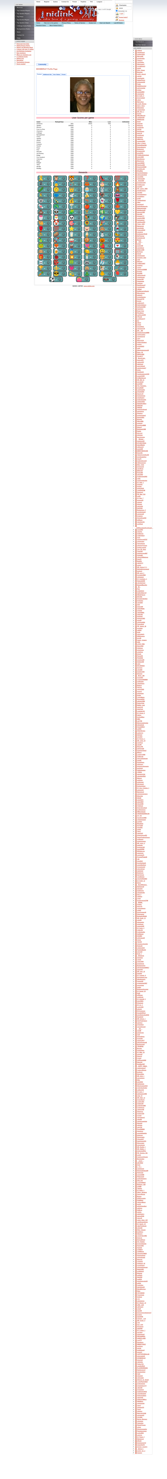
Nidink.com (20, 58)
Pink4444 (140, 658)
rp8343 (139, 630)
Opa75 (139, 459)
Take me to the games (51, 23)
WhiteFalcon (141, 594)
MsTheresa (140, 236)
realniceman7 (141, 1068)
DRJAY (139, 1441)
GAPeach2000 (141, 1060)
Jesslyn (139, 531)
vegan (139, 324)
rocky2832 (140, 1433)
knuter (139, 301)
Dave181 (140, 453)
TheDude (140, 806)
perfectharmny (142, 1178)
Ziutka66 (140, 555)
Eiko (138, 1080)
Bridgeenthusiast (142, 989)
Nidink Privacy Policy (23, 45)
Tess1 (139, 1409)
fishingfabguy (141, 305)
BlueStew (140, 823)
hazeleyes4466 (141, 817)
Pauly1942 (140, 1245)
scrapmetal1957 (142, 983)
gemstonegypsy (142, 794)
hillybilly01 (140, 725)
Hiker (138, 202)
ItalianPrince (141, 80)
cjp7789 (139, 721)
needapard (140, 1168)
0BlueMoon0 (141, 115)
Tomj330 (140, 551)
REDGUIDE (140, 354)
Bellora (139, 685)
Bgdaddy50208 (142, 916)
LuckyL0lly (140, 1101)
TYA (138, 1322)
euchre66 (140, 245)
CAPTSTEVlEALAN (143, 1354)
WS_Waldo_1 (141, 1149)
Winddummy (141, 979)
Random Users (41, 25)
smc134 (139, 1127)
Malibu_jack (141, 705)
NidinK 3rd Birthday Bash (25, 47)
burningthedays (142, 173)
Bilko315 (140, 470)
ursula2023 (140, 346)
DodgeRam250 (142, 145)
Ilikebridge (140, 107)
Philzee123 (140, 1176)
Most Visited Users (56, 25)
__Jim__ (139, 1028)
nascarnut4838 (142, 1253)
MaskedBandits (142, 585)
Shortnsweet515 (142, 1086)
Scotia (139, 113)
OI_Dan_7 (140, 498)
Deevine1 (140, 492)
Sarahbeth (140, 372)
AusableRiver (141, 1013)
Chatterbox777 (142, 1385)
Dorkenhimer (141, 786)
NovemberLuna (142, 977)
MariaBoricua (141, 1289)
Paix (138, 589)
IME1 (138, 719)
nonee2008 (140, 1174)
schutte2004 (141, 622)
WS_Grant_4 (141, 1320)
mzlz (138, 537)
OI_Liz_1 (140, 1005)
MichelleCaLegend (143, 569)
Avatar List (92, 23)
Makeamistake (141, 208)
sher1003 (140, 474)
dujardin (140, 484)
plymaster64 (141, 82)
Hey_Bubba (141, 1241)
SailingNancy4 (141, 593)
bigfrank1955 (141, 307)
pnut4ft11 (140, 153)
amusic (139, 1009)
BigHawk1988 (141, 429)
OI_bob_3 (140, 1092)
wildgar (139, 50)
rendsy (139, 344)
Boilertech (140, 149)
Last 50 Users (118, 23)
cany (138, 338)
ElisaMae (140, 171)
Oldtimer (140, 648)
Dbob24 (139, 1123)
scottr (139, 1155)
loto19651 (140, 1001)
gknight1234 (141, 774)
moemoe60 (140, 660)
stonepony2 (141, 336)
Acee (138, 1165)
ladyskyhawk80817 (143, 967)
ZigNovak (140, 756)
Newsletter (20, 60)
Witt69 (139, 798)
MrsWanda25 (141, 210)
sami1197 (140, 833)
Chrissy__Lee (141, 1318)
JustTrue (140, 742)
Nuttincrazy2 (141, 1370)
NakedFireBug (141, 403)
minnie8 (139, 952)
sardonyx (140, 733)
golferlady (140, 681)
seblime (139, 896)
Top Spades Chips (23, 23)
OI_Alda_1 (140, 482)
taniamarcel (141, 52)
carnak (139, 76)
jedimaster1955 (142, 1094)
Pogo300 (140, 472)
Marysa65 (140, 56)
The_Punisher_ (142, 386)
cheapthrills (141, 892)
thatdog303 (141, 671)
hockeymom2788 (142, 900)
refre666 (139, 670)
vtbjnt (139, 100)
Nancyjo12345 (141, 1413)
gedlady (139, 1275)
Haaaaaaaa (140, 281)
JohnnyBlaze (141, 1202)
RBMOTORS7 (141, 1344)
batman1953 (141, 618)
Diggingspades (142, 1429)
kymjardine (140, 1050)
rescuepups (141, 1145)
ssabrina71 (140, 303)
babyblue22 (141, 1287)
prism (139, 243)
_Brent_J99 (140, 675)
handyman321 (141, 1141)
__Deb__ (140, 242)
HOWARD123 (141, 1358)
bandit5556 (140, 849)
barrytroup (140, 875)
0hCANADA (141, 665)
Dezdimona (141, 159)
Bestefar (140, 72)
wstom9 (139, 1054)
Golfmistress (141, 809)
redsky (139, 1212)
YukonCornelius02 (143, 455)
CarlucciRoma (141, 1070)
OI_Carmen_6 (141, 975)
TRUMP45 (140, 1046)
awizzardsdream (142, 758)
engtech (139, 423)
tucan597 (140, 677)
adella (139, 1283)
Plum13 (139, 1056)
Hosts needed (21, 64)
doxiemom (140, 963)
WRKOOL (140, 139)
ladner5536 (140, 1216)
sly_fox (139, 815)
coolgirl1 (140, 1261)
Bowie (139, 240)
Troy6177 (140, 356)
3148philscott (141, 378)
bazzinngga (141, 437)
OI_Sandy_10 (141, 1224)
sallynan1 (140, 1307)
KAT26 (139, 129)
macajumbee (141, 1372)
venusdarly (140, 634)
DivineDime (141, 1036)
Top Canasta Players (23, 10)
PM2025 (139, 407)
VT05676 (140, 1249)
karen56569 (140, 163)
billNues (139, 520)
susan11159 (141, 376)
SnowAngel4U (141, 518)
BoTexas (140, 251)
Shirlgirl (139, 735)
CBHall (139, 289)
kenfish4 (140, 768)
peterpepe (140, 693)
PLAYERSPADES (142, 1368)
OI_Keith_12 (141, 881)
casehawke (140, 78)
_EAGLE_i (140, 1449)
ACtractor (140, 1326)
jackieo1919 (141, 54)
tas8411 (139, 1279)
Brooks (139, 1048)
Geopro (139, 1453)
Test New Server (140, 45)
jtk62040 (139, 1328)
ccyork (139, 1115)
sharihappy (140, 397)
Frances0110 (141, 230)
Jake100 (139, 1387)
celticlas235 (141, 178)
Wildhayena (141, 636)
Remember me (122, 11)
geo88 (139, 1030)
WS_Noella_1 (141, 1147)
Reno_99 (140, 352)
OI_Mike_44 (141, 1052)
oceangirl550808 (142, 679)
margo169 (140, 279)
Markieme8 (140, 886)
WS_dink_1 (140, 1076)
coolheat (140, 524)
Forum (64, 74)
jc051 (138, 478)
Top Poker (20, 16)
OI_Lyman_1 (141, 1330)
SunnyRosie (141, 1194)
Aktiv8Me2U (141, 445)
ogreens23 (140, 514)
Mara (138, 1291)
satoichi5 (140, 1397)
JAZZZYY (140, 563)
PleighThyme (141, 1425)
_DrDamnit (140, 955)
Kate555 (139, 273)
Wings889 (140, 421)
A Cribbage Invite (22, 56)
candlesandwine (142, 1222)
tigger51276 (141, 1445)
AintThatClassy (142, 1021)
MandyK (139, 1062)
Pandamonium (142, 1431)
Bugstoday (140, 1159)
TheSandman (141, 200)
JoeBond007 (141, 263)
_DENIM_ (140, 902)
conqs (139, 267)
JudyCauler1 (141, 334)
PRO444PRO (141, 1336)
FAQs (18, 38)
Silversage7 (141, 64)
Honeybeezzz (141, 147)
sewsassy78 (141, 328)
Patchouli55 (141, 165)
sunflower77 (141, 319)
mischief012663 (142, 878)
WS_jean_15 (141, 971)
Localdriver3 (141, 66)
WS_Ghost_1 (141, 1019)
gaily (138, 348)
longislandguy (141, 194)
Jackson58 (140, 1109)
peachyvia (140, 1032)
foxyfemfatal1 (141, 863)
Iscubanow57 (141, 182)
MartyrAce (140, 102)
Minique (139, 261)
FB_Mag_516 (141, 494)
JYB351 (139, 772)
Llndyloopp (141, 277)
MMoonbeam (141, 811)
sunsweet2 (140, 1415)
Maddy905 (140, 1269)
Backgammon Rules (23, 29)
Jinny (139, 831)
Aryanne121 (141, 151)
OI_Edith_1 (140, 1190)
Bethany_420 (141, 1184)
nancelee (140, 506)
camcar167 (140, 362)
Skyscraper (140, 1143)
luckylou (140, 1346)
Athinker (140, 435)
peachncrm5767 (142, 539)
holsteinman (141, 395)
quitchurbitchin (142, 480)
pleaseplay (140, 922)
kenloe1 (139, 571)
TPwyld (139, 317)
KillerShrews (141, 731)
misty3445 (140, 157)
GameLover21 (141, 547)
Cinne (139, 940)
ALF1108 (140, 825)
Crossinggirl (141, 867)
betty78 (139, 133)
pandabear (140, 248)
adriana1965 (141, 701)
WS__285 (140, 330)
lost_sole (140, 1324)
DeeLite (139, 1238)
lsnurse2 (140, 1360)
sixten (139, 565)
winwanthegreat (142, 1267)
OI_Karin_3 (140, 928)
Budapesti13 (141, 965)
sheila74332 (141, 401)
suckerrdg (140, 127)
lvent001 (140, 827)
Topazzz (140, 60)
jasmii (139, 68)
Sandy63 (140, 969)
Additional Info (47, 74)
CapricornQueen (142, 1157)
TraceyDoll (140, 624)
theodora (140, 1131)
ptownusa (140, 650)
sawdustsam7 (141, 368)
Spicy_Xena (141, 106)
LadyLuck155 (141, 315)
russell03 (140, 529)
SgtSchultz (140, 1084)
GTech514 (140, 1024)
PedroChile (140, 703)
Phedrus (140, 413)
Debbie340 (140, 662)
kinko (139, 370)
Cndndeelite (141, 932)
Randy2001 (140, 417)
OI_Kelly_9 (140, 96)
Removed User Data (23, 43)
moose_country (142, 1447)
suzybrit (139, 1332)
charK (139, 1309)
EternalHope (141, 1240)
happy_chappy (142, 640)
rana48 (139, 744)
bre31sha (140, 600)
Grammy (140, 516)
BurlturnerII (141, 1044)
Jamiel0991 (140, 612)
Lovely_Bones (141, 104)
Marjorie (139, 1259)
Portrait (39, 74)
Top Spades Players (23, 13)
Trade (139, 84)
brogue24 (140, 500)
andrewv (140, 780)
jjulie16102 (140, 488)
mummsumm (141, 841)
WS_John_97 (141, 740)
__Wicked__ (141, 439)
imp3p (139, 1348)
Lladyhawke (141, 389)
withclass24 (141, 938)
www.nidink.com (89, 286)
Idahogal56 (140, 250)
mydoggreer (141, 1383)
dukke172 (140, 533)
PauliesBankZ (141, 950)
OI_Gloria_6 (141, 713)
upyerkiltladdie (142, 1133)
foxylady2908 (141, 575)
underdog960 (141, 1105)
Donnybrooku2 (142, 807)
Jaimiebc (140, 1362)
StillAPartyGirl (141, 86)
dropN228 (140, 388)
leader (139, 987)
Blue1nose (140, 161)
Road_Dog (140, 311)
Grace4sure (141, 1099)
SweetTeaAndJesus (143, 837)
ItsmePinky (140, 762)
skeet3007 (140, 802)
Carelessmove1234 (143, 374)
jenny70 (139, 906)
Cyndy (139, 1058)
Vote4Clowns (141, 190)
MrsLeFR (140, 746)
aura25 (139, 620)
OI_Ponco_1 (141, 739)
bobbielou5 (141, 1350)
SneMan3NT (141, 1064)
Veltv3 (139, 322)
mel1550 (139, 384)
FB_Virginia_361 (142, 1153)
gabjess (139, 1208)
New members (21, 53)
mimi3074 (140, 800)
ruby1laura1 (141, 1117)
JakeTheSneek (141, 1226)
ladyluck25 (140, 748)
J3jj (138, 859)
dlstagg (139, 504)
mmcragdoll (141, 1356)
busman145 (141, 847)
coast (139, 898)
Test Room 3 (139, 42)
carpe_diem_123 (142, 1220)
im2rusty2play (141, 1395)
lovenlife (140, 1038)
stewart (139, 502)
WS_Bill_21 (140, 380)
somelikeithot (141, 865)
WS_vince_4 (141, 843)
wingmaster (141, 255)
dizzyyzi (139, 433)
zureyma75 (140, 855)
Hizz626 (139, 214)
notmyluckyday (142, 1088)
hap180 (139, 1310)
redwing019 (141, 948)
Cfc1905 (139, 1417)
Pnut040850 (141, 1129)
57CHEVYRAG (141, 443)
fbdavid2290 (141, 581)
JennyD (139, 1218)
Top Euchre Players (23, 19)
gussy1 (139, 691)
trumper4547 (141, 141)
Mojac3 (139, 427)
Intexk (139, 253)
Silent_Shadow (142, 1192)
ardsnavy (140, 764)
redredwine (140, 1301)
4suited (139, 1247)
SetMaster (140, 934)
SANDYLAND (141, 1338)
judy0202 (140, 1082)
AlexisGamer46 (142, 1042)
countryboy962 (142, 1235)
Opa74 (139, 559)
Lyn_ (138, 1299)
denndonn (140, 411)
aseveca (139, 1022)
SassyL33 (140, 394)
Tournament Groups (23, 62)
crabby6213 (141, 535)
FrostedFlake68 (142, 857)
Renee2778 (140, 299)
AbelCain (140, 709)
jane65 (139, 760)
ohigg (139, 1427)
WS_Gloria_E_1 (142, 567)
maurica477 (141, 1040)
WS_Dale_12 (141, 1097)
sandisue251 (141, 222)
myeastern (140, 1389)
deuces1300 (141, 212)
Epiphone (140, 873)
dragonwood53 (142, 835)
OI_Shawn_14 (141, 1303)
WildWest (140, 1401)
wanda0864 (140, 92)
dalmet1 (139, 295)
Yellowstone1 (141, 463)
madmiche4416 (142, 1391)
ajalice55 (140, 614)
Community (42, 64)
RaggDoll (140, 1017)
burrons (139, 667)
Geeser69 (140, 981)
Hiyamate (140, 1003)
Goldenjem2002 (142, 476)
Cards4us (140, 1285)
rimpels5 (140, 1376)
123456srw (140, 1251)
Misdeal (139, 1273)
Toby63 (139, 942)
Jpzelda (139, 192)
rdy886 (139, 1186)
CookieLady (141, 169)
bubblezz (140, 1232)
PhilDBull (140, 1200)
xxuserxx (140, 232)
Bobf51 (139, 561)
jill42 (138, 642)
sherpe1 (139, 1411)
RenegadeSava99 (142, 1170)
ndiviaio (139, 1125)
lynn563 (139, 186)
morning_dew (141, 257)
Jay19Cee (140, 468)
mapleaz (140, 265)
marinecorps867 (142, 553)
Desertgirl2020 (141, 167)
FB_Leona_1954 (142, 188)
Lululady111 (141, 711)
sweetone (140, 853)
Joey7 (139, 1405)
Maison (139, 778)
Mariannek (140, 226)
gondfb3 (140, 861)
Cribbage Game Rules (24, 26)
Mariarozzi (140, 1439)
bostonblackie (141, 1243)
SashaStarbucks (142, 206)
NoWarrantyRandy (143, 291)
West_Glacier (141, 1230)
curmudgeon (141, 908)
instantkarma (141, 297)
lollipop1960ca (141, 1399)
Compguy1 (140, 1107)
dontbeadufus (141, 457)
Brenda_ (140, 419)
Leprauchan (141, 109)
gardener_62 (141, 1263)
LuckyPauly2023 (142, 1381)
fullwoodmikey (142, 342)
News (18, 32)
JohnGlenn (140, 683)
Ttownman (140, 1295)
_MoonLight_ (141, 358)
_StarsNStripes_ (142, 884)
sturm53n (140, 176)
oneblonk (140, 997)
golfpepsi (140, 839)
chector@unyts (142, 545)
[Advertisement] (84, 44)
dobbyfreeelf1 (141, 399)
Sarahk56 (140, 1316)
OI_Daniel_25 (141, 991)
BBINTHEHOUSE (142, 451)
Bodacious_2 (141, 510)
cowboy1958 (141, 754)
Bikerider (140, 796)
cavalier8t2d (141, 1366)
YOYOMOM (140, 1293)
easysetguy (141, 1078)
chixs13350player (142, 557)
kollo (138, 632)
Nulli (138, 993)
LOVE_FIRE (141, 644)
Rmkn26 (139, 946)
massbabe (140, 228)
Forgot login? (123, 17)
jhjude (139, 654)
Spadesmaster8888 (143, 332)
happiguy (140, 309)
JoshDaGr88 (141, 490)
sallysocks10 (141, 275)
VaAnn (139, 715)
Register (121, 20)
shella (139, 829)
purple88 (140, 449)
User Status (56, 74)
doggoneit (140, 466)
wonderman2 (141, 512)
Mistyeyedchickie (142, 723)
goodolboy (140, 196)
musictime (140, 985)
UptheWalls (141, 608)
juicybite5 (140, 382)
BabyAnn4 (140, 792)
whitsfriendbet (142, 1206)
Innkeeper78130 (142, 234)
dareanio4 (140, 204)
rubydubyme (141, 583)
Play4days (140, 313)
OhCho (139, 687)
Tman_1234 (141, 224)
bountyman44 (141, 912)
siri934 (139, 729)
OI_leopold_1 (141, 999)
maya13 (139, 1352)
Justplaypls (141, 287)
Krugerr (139, 271)
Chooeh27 (140, 1139)
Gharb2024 (140, 391)
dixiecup (140, 1135)
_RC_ (139, 587)
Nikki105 (140, 405)
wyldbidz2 (140, 1271)
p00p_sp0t (140, 1305)
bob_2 (139, 894)
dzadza (139, 1314)
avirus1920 (140, 689)
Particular (140, 1172)
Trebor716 (140, 1364)
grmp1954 (140, 961)
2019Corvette (141, 1198)
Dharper (139, 673)
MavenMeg (140, 1074)
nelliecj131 (140, 1090)
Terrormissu (141, 543)
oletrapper (140, 577)
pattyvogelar (141, 88)
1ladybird (140, 871)
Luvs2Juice (141, 1265)
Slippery (139, 1234)
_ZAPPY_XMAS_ (142, 1066)
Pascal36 (140, 656)
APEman (140, 995)
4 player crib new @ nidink (25, 49)
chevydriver (141, 869)
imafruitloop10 (142, 461)
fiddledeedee (141, 770)
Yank (138, 1374)
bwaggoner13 (141, 1443)
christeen (140, 1421)
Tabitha (139, 1188)
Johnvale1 (140, 1378)
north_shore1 (141, 74)
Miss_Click (140, 464)
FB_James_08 (141, 626)
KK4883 (139, 936)
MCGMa (139, 596)
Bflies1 (139, 752)
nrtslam (139, 610)
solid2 (139, 910)
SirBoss (139, 1210)
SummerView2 (141, 750)
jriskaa (139, 90)
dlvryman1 (140, 784)
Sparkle (139, 973)
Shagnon (140, 1111)
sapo (138, 663)
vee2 (138, 259)
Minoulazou (141, 293)
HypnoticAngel (142, 409)
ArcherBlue (140, 717)
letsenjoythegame (143, 766)
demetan (140, 957)
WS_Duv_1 (140, 111)
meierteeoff (141, 1334)
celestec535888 (142, 269)
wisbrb (139, 904)
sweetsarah (141, 1403)
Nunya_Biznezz (142, 1419)
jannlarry (140, 137)
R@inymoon (141, 1011)
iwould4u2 (140, 326)
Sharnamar (140, 914)
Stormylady (141, 1137)
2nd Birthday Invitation (24, 51)
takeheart (140, 364)
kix (138, 320)
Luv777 (139, 1340)
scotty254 (140, 1007)
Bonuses (20, 7)
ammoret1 (140, 790)
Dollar (139, 695)
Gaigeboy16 (141, 238)
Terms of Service (79, 23)
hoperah (140, 123)
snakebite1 (140, 591)
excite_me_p (141, 1451)
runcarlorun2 (141, 1027)
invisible (140, 628)
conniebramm (141, 1393)
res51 (139, 496)
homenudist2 (141, 415)
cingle (139, 959)
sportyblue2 (141, 366)
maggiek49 (140, 926)
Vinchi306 (140, 804)
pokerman (140, 782)
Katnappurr (141, 220)
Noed (139, 121)
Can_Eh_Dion (141, 549)
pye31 (139, 1204)
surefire (139, 821)
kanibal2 (140, 616)
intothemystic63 (142, 1281)
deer (138, 604)
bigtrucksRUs (141, 1151)
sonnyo (139, 1435)
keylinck (139, 1072)
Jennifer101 (141, 522)
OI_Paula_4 (140, 1437)
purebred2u (141, 58)
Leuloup (140, 283)
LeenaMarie (141, 697)
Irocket (139, 486)
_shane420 (140, 180)
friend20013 (141, 727)
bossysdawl (141, 98)
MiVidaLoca (141, 851)
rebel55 (139, 1119)
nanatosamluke (142, 1121)
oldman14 (140, 447)
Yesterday (140, 1423)
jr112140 (139, 1228)
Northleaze (140, 131)
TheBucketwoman (143, 155)
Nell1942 (140, 508)
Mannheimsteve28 (143, 350)
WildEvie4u (140, 119)
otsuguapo (140, 541)
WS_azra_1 (140, 573)
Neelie (139, 431)
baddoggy (140, 890)
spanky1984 (141, 218)
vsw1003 (140, 602)
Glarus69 (140, 606)
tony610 (139, 737)
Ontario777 (140, 216)
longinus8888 (141, 425)
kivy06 (139, 638)
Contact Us (20, 35)
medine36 (140, 1103)
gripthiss (140, 652)
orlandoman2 (141, 819)
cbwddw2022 (141, 776)
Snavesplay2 (141, 1255)
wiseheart (140, 924)
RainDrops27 (141, 285)
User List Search (105, 23)
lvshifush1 (140, 135)
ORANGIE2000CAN (143, 813)
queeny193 (140, 1113)
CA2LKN (140, 930)
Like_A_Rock (141, 143)
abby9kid (140, 1163)
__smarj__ (140, 1161)
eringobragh (141, 1257)
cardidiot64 (140, 117)
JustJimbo (140, 62)
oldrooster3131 (142, 174)
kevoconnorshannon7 (144, 1312)
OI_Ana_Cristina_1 (143, 788)
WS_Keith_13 (141, 918)
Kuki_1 (139, 953)
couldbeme (140, 876)
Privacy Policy (66, 23)
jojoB (139, 198)
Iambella (140, 845)
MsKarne (140, 125)
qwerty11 (140, 707)
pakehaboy (140, 1214)
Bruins (139, 1196)
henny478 (140, 360)
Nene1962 (140, 646)
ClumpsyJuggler (142, 944)
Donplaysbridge (142, 598)
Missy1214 (140, 340)
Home (38, 23)
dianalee (140, 888)
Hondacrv (140, 1342)
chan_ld (139, 1096)
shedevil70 (140, 1407)
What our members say (24, 55)
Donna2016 (140, 699)
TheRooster (141, 184)
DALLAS (140, 1180)
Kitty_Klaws (141, 70)
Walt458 (139, 1277)
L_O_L (139, 1166)
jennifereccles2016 (143, 1015)
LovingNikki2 (141, 1182)
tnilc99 (139, 920)
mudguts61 (141, 441)
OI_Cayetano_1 (142, 579)
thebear (139, 1297)
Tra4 (138, 1034)
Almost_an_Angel (143, 1379)
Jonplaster (140, 94)
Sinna (139, 883)
